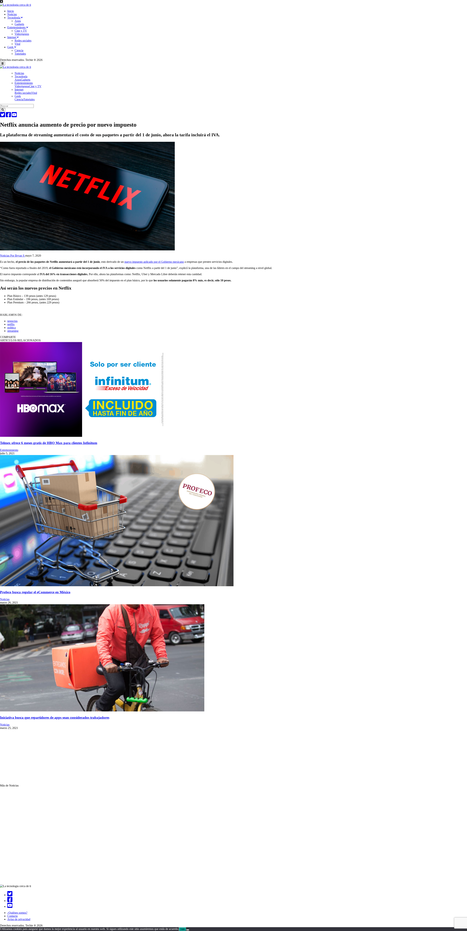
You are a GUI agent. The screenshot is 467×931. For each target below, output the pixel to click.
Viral (17, 43)
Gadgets (19, 24)
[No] (187, 929)
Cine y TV (21, 30)
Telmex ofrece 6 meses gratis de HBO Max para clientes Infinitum (48, 443)
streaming (12, 330)
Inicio (10, 11)
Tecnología (14, 17)
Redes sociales (23, 40)
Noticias (12, 14)
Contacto (12, 916)
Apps (18, 20)
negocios (12, 321)
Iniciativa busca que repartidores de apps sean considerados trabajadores (54, 717)
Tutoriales (20, 53)
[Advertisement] (109, 758)
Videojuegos (22, 34)
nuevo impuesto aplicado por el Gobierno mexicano (154, 261)
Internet (12, 37)
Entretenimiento (16, 27)
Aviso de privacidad (18, 919)
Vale (182, 929)
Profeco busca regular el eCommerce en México (35, 592)
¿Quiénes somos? (17, 912)
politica (11, 327)
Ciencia (19, 50)
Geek (10, 47)
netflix (11, 324)
